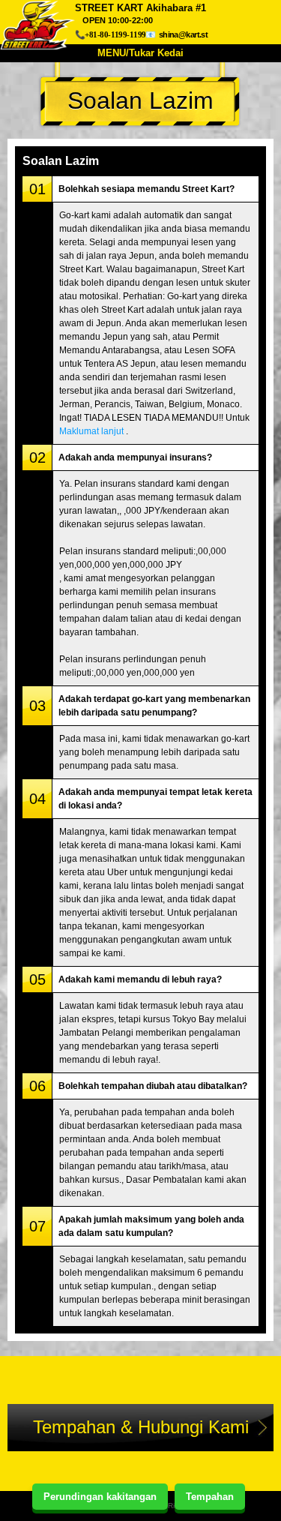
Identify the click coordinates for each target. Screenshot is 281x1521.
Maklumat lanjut (91, 431)
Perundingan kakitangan (100, 1496)
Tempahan (210, 1496)
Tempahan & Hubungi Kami (141, 1427)
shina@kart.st (183, 34)
